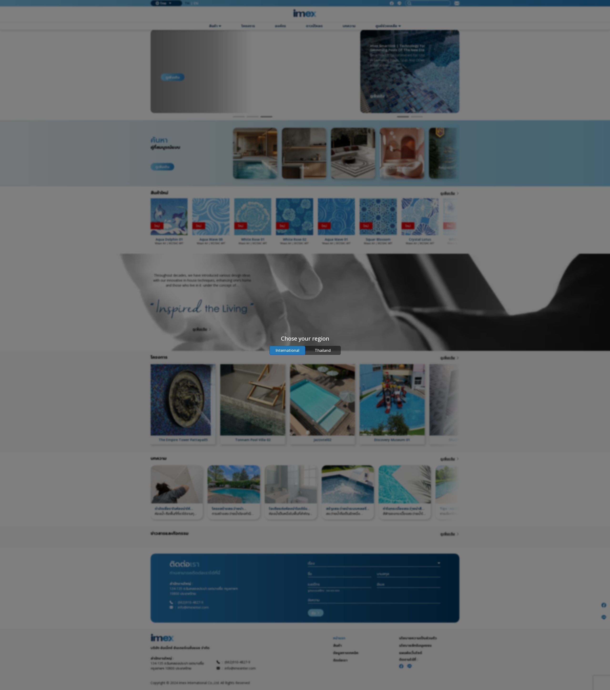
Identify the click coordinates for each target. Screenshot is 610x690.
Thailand (323, 350)
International (287, 350)
